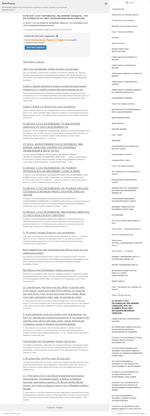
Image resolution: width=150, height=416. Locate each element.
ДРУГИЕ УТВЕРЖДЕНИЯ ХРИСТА (125, 265)
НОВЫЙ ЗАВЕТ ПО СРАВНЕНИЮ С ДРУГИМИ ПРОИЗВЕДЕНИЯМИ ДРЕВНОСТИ (125, 190)
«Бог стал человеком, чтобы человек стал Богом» (51, 68)
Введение (115, 37)
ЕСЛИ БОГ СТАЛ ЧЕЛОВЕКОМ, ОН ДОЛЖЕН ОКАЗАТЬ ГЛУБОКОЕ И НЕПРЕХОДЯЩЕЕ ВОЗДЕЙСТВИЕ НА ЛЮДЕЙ (55, 191)
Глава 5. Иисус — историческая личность (126, 229)
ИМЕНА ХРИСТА (118, 281)
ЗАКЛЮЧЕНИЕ (117, 215)
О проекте (51, 407)
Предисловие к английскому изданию (125, 14)
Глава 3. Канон (117, 135)
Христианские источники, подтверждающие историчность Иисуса (127, 242)
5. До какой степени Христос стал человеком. (49, 232)
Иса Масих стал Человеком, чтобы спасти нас (49, 270)
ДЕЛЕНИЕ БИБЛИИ (119, 129)
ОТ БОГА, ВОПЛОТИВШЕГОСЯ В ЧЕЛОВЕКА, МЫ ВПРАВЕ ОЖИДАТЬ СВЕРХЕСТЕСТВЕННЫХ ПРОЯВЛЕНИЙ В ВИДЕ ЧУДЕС (53, 147)
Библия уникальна (118, 43)
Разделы (59, 407)
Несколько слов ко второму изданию (124, 26)
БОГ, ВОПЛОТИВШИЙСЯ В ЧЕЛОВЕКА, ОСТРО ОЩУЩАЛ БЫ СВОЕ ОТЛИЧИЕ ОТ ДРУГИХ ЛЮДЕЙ (126, 363)
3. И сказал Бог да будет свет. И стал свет (46, 358)
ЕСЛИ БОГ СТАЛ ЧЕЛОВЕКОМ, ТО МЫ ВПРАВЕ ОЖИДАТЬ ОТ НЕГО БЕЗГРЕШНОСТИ (127, 340)
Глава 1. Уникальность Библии (122, 32)
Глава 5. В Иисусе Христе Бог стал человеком (49, 106)
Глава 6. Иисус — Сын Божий (122, 251)
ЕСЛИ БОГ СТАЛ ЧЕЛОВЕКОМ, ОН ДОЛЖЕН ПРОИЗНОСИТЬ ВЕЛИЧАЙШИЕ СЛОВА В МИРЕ (125, 374)
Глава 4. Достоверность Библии (123, 166)
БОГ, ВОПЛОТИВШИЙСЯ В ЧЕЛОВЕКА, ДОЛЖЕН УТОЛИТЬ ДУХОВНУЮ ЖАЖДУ (124, 398)
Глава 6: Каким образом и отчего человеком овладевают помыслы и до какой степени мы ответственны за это (55, 87)
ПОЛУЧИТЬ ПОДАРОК (35, 47)
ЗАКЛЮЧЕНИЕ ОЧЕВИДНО (122, 98)
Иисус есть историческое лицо (122, 234)
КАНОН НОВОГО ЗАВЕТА (122, 154)
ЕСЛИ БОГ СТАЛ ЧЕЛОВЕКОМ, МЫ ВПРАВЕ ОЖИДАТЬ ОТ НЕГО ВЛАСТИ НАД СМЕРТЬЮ (126, 408)
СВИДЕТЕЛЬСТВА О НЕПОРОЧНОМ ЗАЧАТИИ (131, 413)
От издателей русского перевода (123, 20)
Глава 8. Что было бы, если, (121, 295)
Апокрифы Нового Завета (121, 160)
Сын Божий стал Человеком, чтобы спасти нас (49, 341)
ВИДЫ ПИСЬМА (118, 123)
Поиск (129, 2)
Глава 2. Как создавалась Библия (123, 104)
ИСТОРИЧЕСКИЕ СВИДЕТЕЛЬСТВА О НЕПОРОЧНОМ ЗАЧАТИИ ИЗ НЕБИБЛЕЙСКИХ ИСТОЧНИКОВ (126, 329)
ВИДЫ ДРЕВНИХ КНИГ (121, 118)
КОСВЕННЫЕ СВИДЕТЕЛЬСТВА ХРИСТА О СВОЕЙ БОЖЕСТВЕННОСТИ (124, 272)
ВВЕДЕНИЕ (116, 140)
